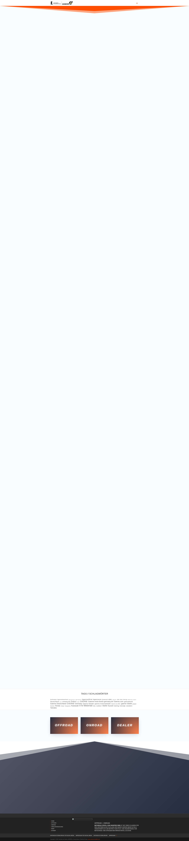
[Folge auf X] (90, 790)
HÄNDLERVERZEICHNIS (57, 826)
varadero (129, 706)
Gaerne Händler (88, 704)
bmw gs (125, 699)
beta (118, 699)
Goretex (52, 706)
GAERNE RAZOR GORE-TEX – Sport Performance (69, 457)
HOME (52, 821)
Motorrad (88, 706)
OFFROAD (53, 823)
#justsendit (105, 699)
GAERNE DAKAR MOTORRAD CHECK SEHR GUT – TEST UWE (72, 175)
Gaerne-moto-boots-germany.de (100, 701)
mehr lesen (54, 110)
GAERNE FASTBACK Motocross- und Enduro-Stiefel (71, 527)
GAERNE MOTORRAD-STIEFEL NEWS (69, 107)
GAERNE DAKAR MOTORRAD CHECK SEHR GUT (67, 245)
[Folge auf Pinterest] (98, 790)
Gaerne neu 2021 (115, 703)
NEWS (52, 828)
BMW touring (130, 699)
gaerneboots (128, 701)
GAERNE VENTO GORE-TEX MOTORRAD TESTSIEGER (69, 316)
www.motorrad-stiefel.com (94, 839)
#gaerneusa (97, 699)
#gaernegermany (72, 699)
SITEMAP (53, 830)
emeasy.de (66, 701)
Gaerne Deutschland (58, 704)
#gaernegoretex (78, 699)
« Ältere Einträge (58, 681)
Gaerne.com (118, 701)
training (116, 706)
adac (110, 699)
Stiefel (104, 706)
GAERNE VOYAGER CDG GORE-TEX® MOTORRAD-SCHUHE (71, 597)
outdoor (99, 706)
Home (93, 784)
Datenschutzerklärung (100, 835)
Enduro (73, 701)
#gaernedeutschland (62, 699)
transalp (122, 706)
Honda (57, 706)
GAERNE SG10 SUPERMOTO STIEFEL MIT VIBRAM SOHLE (71, 386)
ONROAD (53, 824)
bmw (121, 699)
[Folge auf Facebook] (87, 790)
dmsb (61, 701)
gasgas (134, 703)
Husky (62, 706)
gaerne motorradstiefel (103, 704)
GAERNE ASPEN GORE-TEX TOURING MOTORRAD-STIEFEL (71, 668)
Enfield (78, 701)
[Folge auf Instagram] (94, 790)
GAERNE (83, 701)
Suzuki (110, 706)
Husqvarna (68, 706)
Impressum (112, 835)
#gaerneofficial (87, 699)
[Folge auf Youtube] (101, 790)
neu (94, 706)
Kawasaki (75, 706)
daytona (134, 699)
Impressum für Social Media (84, 835)
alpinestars (114, 699)
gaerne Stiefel (126, 704)
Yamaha (53, 708)
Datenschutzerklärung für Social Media (62, 835)
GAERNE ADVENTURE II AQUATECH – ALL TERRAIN (69, 104)
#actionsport (53, 699)
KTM (81, 706)
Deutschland (54, 701)
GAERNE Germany (74, 704)
